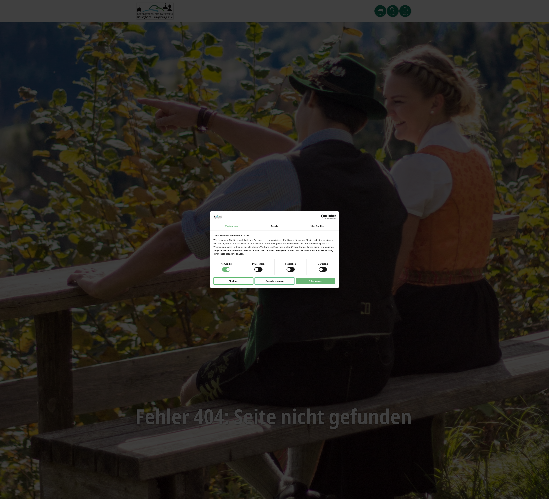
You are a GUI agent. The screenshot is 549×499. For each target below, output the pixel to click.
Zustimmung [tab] (231, 226)
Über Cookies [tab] (317, 226)
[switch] (258, 269)
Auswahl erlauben (274, 281)
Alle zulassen (315, 281)
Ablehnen (233, 281)
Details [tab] (274, 226)
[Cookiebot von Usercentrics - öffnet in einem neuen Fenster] (323, 217)
